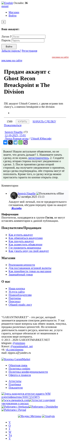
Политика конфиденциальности (28, 371)
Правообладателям (20, 294)
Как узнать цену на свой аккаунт (29, 250)
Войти (13, 15)
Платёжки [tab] (15, 384)
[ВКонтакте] (5, 142)
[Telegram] (15, 142)
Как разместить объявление (25, 244)
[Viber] (25, 142)
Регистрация (29, 50)
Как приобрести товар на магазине (30, 271)
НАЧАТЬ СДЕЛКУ (44, 121)
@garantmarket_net (21, 346)
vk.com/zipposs (14, 349)
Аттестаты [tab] (15, 381)
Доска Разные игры (17, 138)
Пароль (5, 40)
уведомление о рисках (15, 403)
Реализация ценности (22, 264)
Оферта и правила (20, 375)
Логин (6, 36)
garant (4, 6)
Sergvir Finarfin (14, 132)
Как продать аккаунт (21, 241)
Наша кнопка (17, 288)
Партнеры (15, 298)
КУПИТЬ (22, 121)
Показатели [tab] (16, 387)
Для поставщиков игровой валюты (30, 268)
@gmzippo (19, 343)
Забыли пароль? (11, 50)
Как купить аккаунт (21, 234)
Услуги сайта (17, 291)
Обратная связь (18, 365)
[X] (10, 142)
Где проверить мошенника (25, 247)
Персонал (14, 301)
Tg (10, 435)
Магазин (14, 12)
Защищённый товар (21, 274)
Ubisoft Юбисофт (41, 138)
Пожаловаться (12, 125)
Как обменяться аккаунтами (26, 238)
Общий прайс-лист (20, 304)
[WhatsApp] (20, 142)
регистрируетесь (38, 157)
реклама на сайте (60, 57)
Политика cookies (19, 368)
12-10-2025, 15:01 (15, 135)
